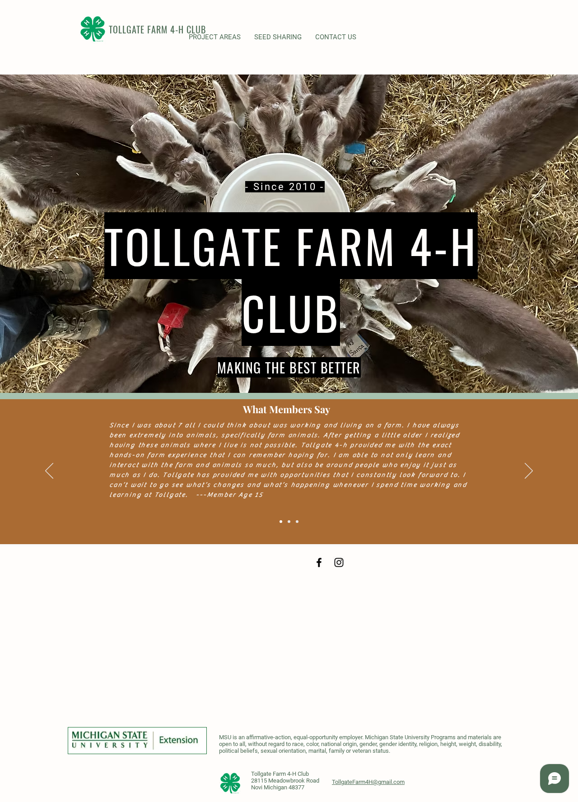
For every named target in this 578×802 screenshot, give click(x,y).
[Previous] (49, 471)
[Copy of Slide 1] (297, 521)
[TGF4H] (319, 562)
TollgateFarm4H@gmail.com (368, 782)
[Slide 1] (281, 521)
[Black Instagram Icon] (339, 562)
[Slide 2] (289, 521)
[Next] (529, 471)
